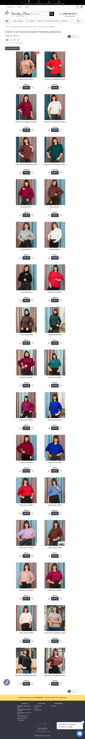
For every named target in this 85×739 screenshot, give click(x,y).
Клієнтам (40, 21)
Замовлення (38, 706)
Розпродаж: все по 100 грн (24, 713)
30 (11, 43)
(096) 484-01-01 (42, 730)
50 (13, 43)
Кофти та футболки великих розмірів (43, 26)
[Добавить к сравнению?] (20, 87)
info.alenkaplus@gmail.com (43, 731)
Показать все (20, 43)
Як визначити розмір (52, 21)
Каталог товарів (18, 21)
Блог (19, 7)
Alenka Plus (11, 7)
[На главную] (6, 21)
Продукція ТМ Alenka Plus (23, 706)
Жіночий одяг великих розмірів (22, 26)
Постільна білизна (22, 716)
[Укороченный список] (18, 40)
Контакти (64, 21)
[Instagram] (81, 7)
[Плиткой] (7, 40)
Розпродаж (20, 720)
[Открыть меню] (22, 2)
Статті (27, 7)
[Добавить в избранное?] (32, 87)
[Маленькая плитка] (11, 40)
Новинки (32, 21)
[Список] (14, 40)
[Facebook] (77, 7)
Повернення (37, 710)
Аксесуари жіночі (22, 718)
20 (8, 43)
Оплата (36, 708)
